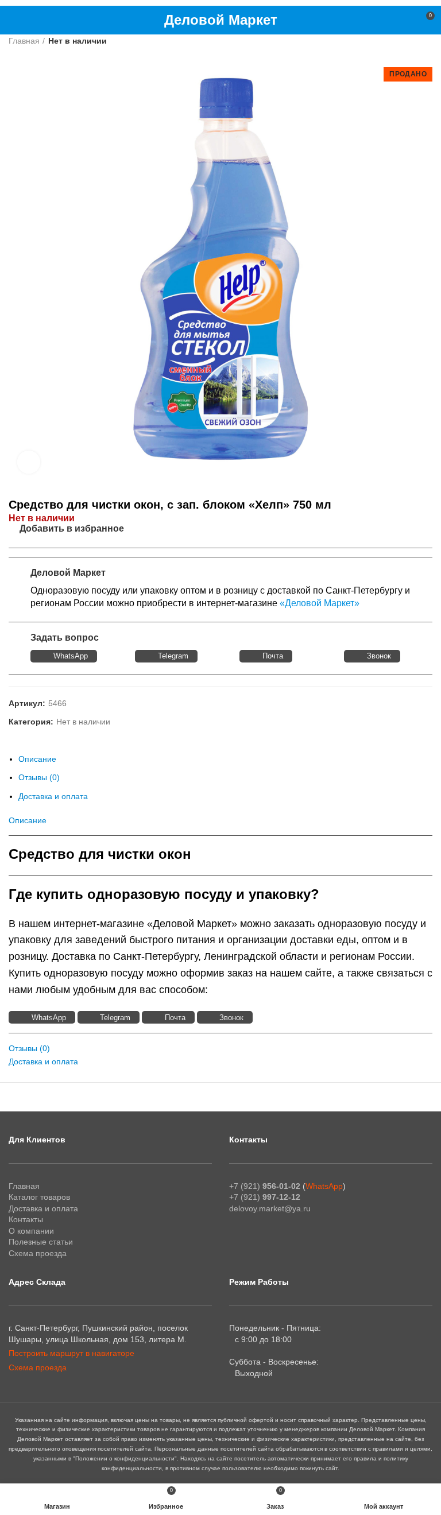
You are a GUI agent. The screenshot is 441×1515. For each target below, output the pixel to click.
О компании (31, 1230)
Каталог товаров (39, 1197)
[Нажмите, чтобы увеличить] (28, 462)
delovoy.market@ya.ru (270, 1208)
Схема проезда (38, 1253)
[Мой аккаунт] (404, 20)
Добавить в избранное (72, 528)
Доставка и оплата (53, 796)
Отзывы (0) (39, 777)
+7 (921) (264, 1186)
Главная (24, 40)
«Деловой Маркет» (319, 603)
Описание (37, 759)
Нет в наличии (77, 40)
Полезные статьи (41, 1241)
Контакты (26, 1219)
